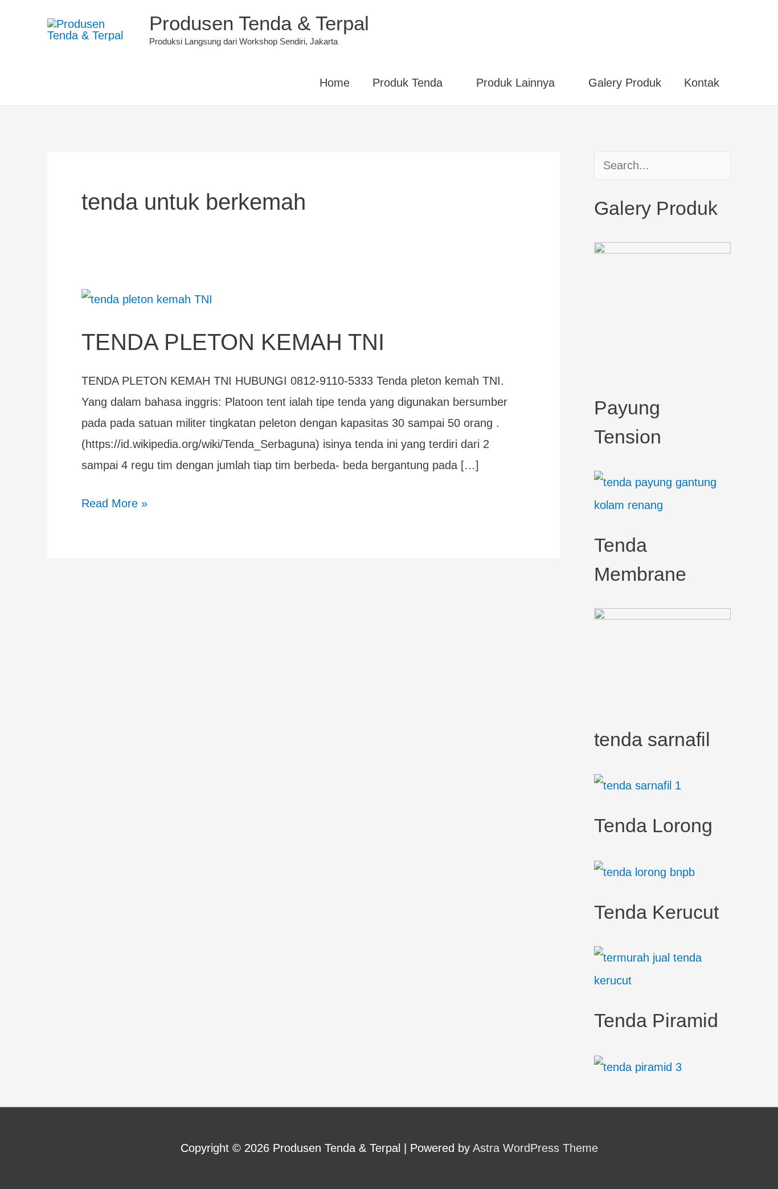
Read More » (114, 501)
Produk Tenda (407, 82)
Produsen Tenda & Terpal (259, 23)
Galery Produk (624, 82)
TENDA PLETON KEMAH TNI (232, 342)
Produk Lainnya (515, 82)
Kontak (701, 82)
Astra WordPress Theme (535, 1148)
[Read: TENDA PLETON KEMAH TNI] (146, 298)
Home (335, 82)
